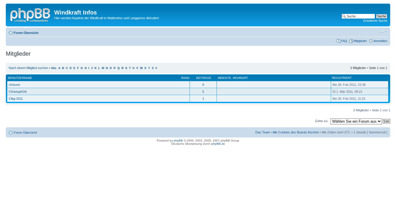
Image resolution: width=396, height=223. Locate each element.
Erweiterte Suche (375, 20)
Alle (54, 68)
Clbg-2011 (16, 98)
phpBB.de (218, 143)
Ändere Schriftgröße (383, 31)
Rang (185, 77)
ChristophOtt (18, 91)
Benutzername (20, 77)
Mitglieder (360, 41)
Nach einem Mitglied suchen (28, 68)
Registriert (342, 77)
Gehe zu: (321, 121)
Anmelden (380, 41)
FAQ (344, 41)
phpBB (178, 140)
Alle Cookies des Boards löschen (296, 132)
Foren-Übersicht (26, 33)
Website (224, 77)
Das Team (262, 132)
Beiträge (203, 77)
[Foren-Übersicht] (30, 14)
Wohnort (240, 77)
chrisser (14, 84)
